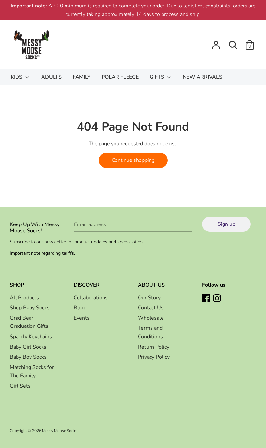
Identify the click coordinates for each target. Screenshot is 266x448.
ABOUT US (151, 284)
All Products (24, 297)
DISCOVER (87, 284)
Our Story (149, 297)
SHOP (17, 284)
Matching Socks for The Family (32, 371)
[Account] (216, 42)
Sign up (226, 224)
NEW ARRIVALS (202, 77)
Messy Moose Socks (59, 430)
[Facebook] (206, 299)
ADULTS (51, 77)
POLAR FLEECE (120, 77)
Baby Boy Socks (28, 357)
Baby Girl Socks (28, 347)
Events (82, 318)
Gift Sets (20, 386)
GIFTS (157, 77)
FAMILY (82, 77)
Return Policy (153, 347)
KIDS (17, 77)
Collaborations (91, 297)
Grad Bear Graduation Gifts (29, 322)
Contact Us (150, 307)
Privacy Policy (154, 357)
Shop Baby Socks (30, 307)
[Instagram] (217, 299)
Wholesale (151, 318)
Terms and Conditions (150, 332)
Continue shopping (133, 160)
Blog (79, 307)
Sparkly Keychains (31, 336)
